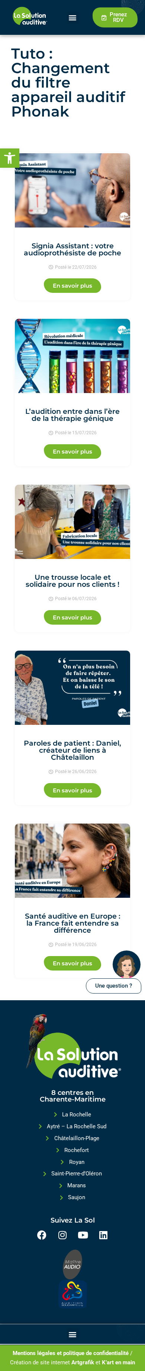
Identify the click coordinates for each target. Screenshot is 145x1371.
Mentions (24, 1353)
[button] (9, 158)
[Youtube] (83, 1235)
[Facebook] (42, 1235)
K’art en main (118, 1362)
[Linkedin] (103, 1235)
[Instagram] (62, 1235)
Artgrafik (82, 1362)
